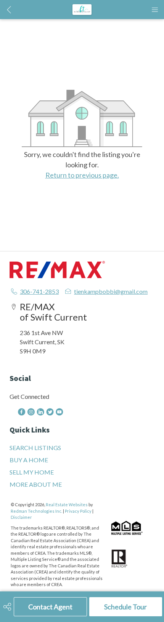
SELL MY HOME (32, 472)
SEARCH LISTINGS (35, 447)
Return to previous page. (82, 175)
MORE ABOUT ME (36, 484)
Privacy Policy (78, 511)
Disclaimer (21, 517)
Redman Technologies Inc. (37, 511)
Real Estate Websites (67, 504)
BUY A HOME (29, 459)
